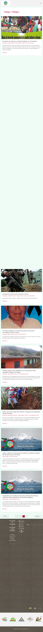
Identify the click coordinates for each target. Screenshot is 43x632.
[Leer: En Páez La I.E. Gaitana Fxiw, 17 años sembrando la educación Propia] (21, 73)
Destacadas (4, 43)
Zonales (23, 43)
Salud (9, 138)
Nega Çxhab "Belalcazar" (19, 221)
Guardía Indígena (11, 43)
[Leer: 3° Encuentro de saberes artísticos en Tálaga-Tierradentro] (21, 163)
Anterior (5, 516)
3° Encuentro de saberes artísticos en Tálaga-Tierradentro (19, 177)
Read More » (4, 52)
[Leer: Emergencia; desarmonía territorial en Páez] (21, 280)
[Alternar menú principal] (41, 3)
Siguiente (37, 516)
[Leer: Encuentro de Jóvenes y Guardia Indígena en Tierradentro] (21, 27)
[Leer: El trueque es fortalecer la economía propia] (21, 244)
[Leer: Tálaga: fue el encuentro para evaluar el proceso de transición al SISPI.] (21, 121)
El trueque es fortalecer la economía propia (15, 258)
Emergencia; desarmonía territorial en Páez (15, 294)
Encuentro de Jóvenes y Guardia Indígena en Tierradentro (19, 41)
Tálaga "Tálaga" (18, 43)
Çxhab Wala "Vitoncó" (12, 295)
